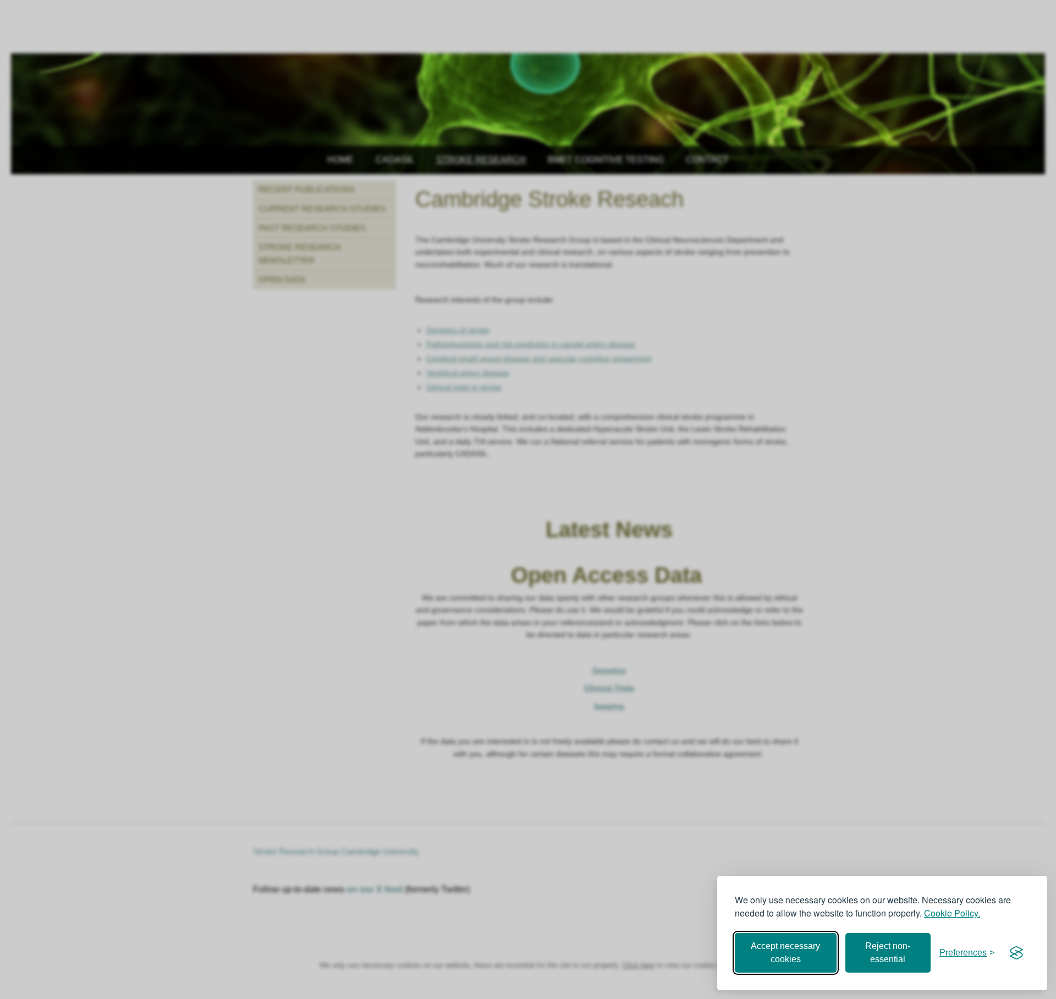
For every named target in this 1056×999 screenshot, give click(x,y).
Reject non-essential (887, 952)
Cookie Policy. (952, 913)
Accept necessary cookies (785, 952)
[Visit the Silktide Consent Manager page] (1016, 953)
